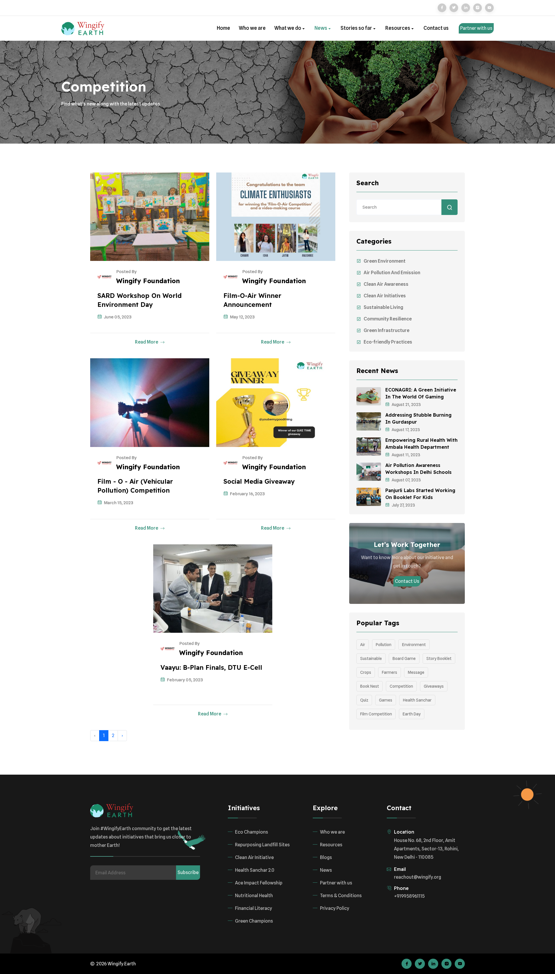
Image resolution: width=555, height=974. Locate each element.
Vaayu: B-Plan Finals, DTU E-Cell (211, 667)
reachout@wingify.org (417, 877)
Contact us (436, 28)
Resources (398, 28)
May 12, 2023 (242, 317)
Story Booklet (439, 658)
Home (223, 28)
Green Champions (254, 921)
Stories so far (357, 28)
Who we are (252, 28)
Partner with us (476, 28)
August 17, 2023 (406, 430)
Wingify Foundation (148, 281)
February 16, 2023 (247, 493)
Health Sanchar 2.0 (254, 870)
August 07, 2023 (406, 480)
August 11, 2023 (406, 455)
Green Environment (385, 261)
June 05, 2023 (118, 317)
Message (416, 672)
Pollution (383, 644)
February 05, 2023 (185, 679)
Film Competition (376, 714)
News (321, 28)
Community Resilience (388, 319)
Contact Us (407, 581)
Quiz (364, 700)
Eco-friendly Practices (388, 342)
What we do (288, 28)
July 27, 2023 (403, 505)
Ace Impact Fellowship (258, 883)
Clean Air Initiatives (385, 295)
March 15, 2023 (118, 502)
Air (362, 644)
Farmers (389, 672)
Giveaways (434, 686)
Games (385, 700)
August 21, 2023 (406, 404)
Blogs (326, 857)
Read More (147, 342)
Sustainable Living (383, 307)
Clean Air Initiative (254, 857)
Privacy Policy (334, 908)
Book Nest (369, 686)
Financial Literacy (253, 908)
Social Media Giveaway (259, 481)
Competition (401, 686)
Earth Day (412, 714)
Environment (414, 644)
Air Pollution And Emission (392, 272)
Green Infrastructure (386, 330)
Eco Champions (251, 832)
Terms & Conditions (341, 895)
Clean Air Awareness (386, 284)
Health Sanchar (417, 700)
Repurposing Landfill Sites (262, 844)
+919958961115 (409, 896)
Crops (365, 672)
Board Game (404, 658)
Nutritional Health (254, 895)
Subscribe (188, 872)
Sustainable (371, 658)
